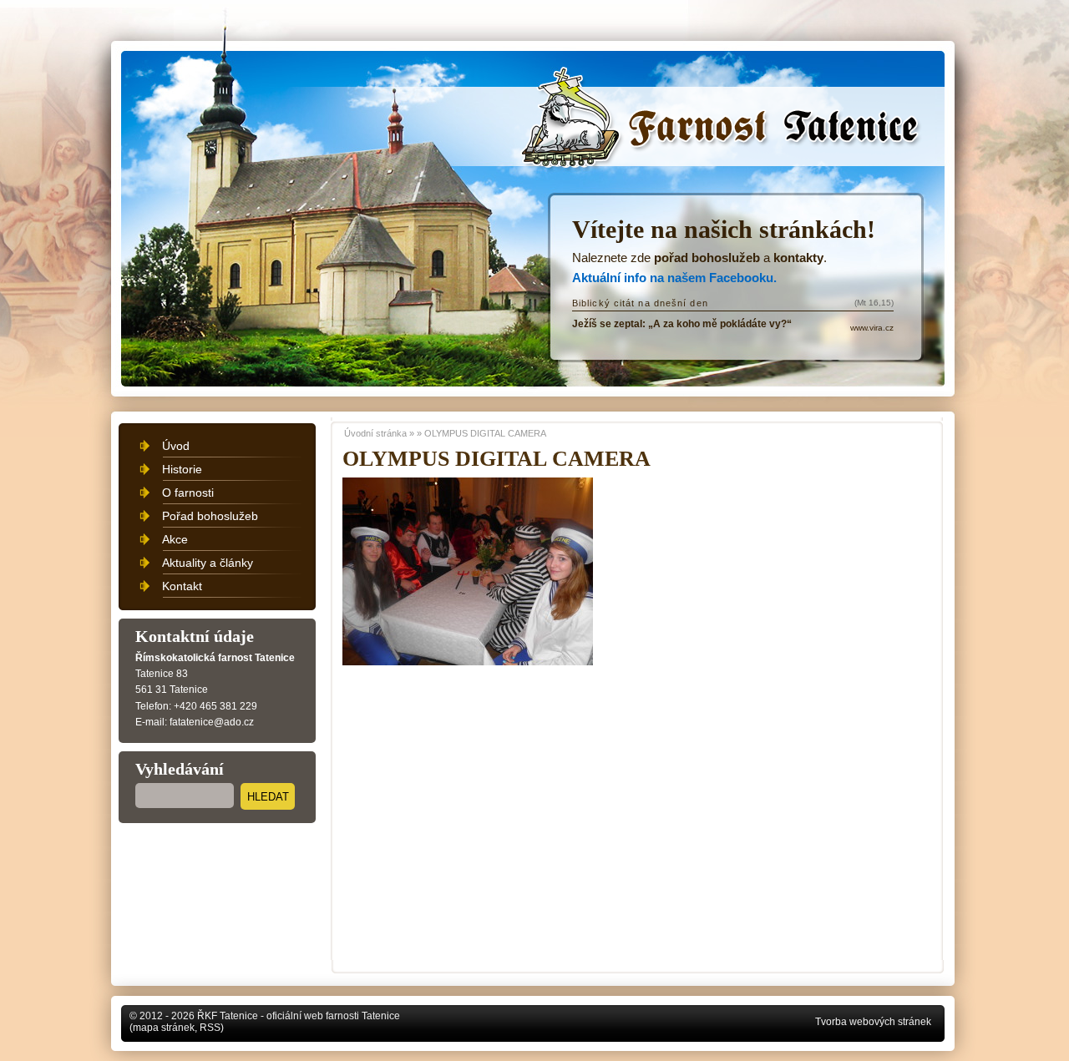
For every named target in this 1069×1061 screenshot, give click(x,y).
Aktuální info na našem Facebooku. (674, 277)
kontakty (798, 257)
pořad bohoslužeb (707, 257)
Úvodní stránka (597, 93)
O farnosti (188, 492)
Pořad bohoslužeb (210, 516)
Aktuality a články (207, 562)
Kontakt (182, 586)
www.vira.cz (872, 327)
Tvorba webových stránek (873, 1022)
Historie (182, 469)
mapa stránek (164, 1027)
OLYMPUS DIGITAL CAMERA (485, 433)
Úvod (176, 445)
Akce (175, 539)
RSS (210, 1027)
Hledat (268, 797)
